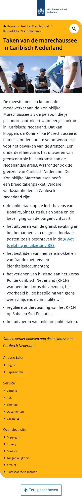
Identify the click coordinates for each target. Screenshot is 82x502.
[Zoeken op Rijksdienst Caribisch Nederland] (74, 28)
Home (11, 26)
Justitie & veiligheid (35, 26)
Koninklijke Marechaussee (22, 31)
